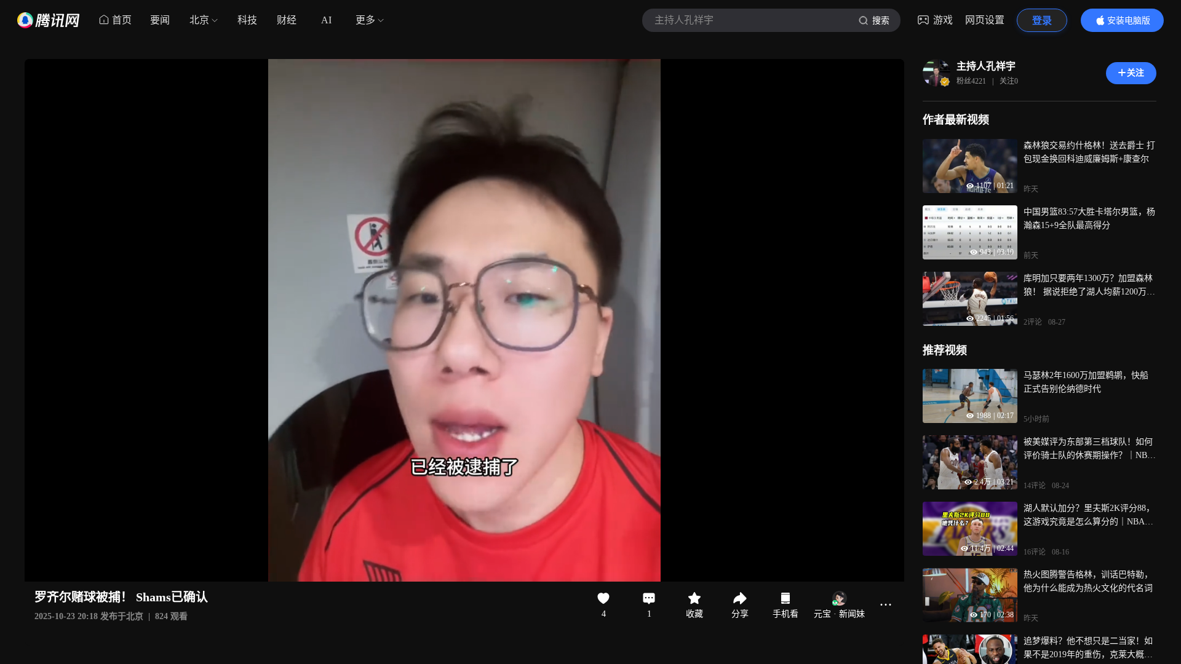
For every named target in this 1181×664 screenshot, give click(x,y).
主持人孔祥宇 (986, 66)
